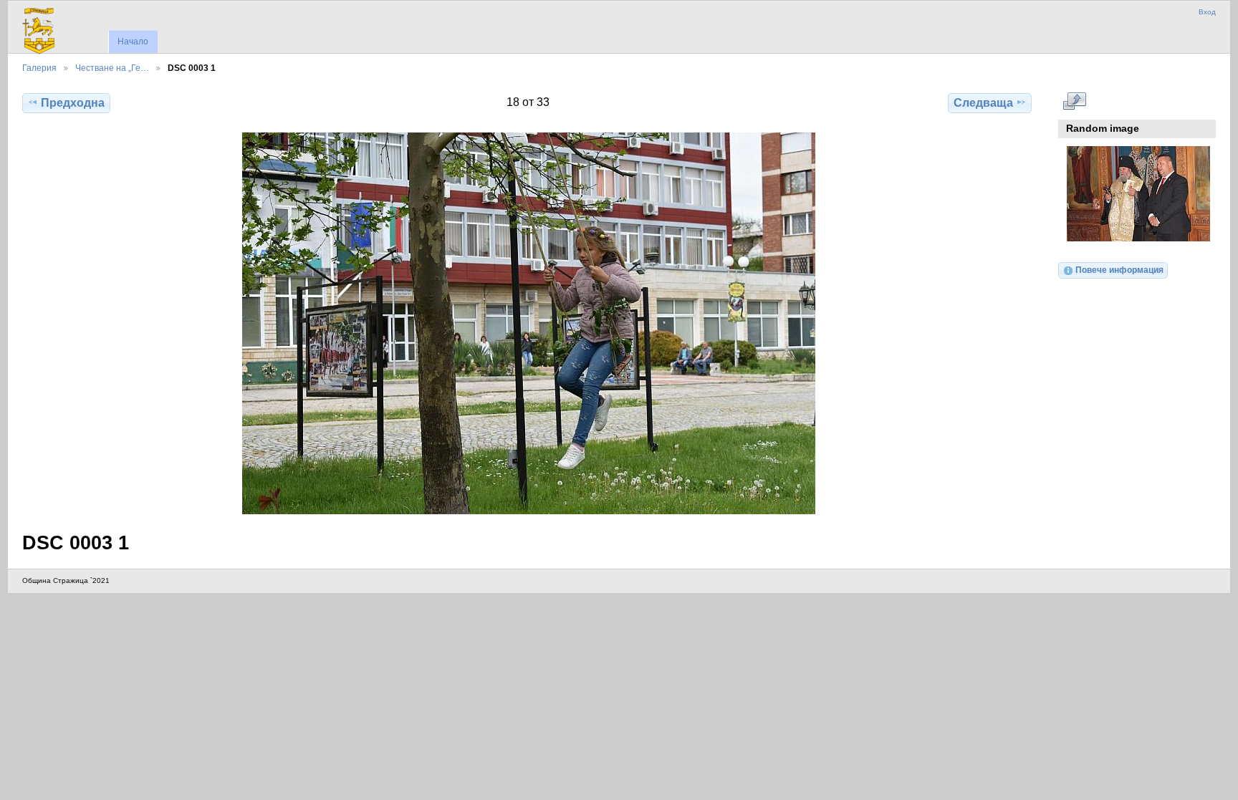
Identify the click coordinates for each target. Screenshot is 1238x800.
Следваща (983, 103)
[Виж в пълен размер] (528, 323)
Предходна (73, 103)
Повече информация (1119, 269)
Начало (132, 42)
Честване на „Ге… (112, 67)
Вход (1207, 12)
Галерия (39, 67)
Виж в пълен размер (1074, 101)
